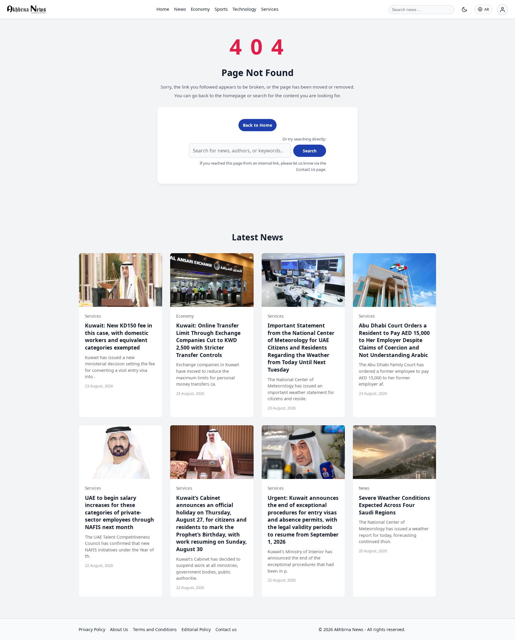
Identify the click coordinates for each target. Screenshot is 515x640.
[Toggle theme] (464, 9)
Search (310, 151)
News (180, 9)
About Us (119, 629)
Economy (200, 9)
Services (269, 9)
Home (162, 9)
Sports (221, 9)
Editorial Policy (196, 629)
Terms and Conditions (155, 629)
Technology (244, 9)
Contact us (226, 629)
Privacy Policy (92, 629)
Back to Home (257, 125)
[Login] (502, 9)
